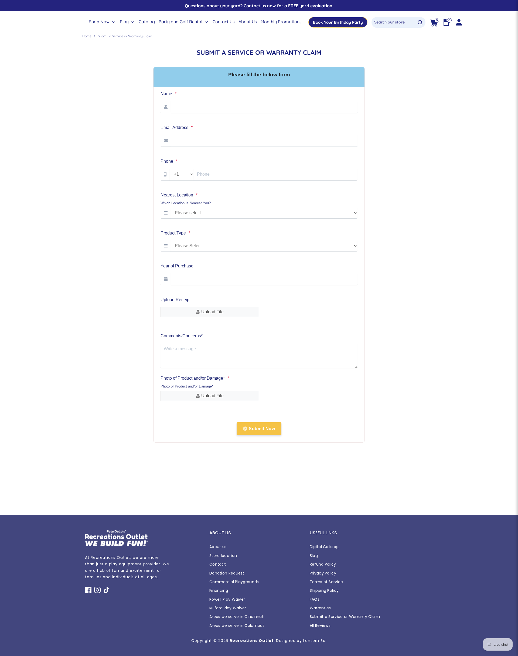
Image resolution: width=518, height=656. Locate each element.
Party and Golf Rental (181, 21)
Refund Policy (323, 564)
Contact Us (224, 21)
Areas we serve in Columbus (237, 625)
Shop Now (100, 21)
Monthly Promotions (281, 21)
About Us (247, 21)
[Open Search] (420, 22)
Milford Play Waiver (227, 608)
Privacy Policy (323, 573)
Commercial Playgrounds (234, 581)
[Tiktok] (106, 590)
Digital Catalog (324, 546)
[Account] (458, 22)
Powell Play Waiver (227, 599)
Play (125, 21)
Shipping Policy (324, 590)
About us (218, 546)
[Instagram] (97, 590)
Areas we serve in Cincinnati (236, 616)
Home (86, 36)
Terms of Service (326, 581)
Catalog (147, 21)
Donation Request (226, 573)
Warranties (320, 608)
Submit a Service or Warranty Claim (345, 616)
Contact (217, 564)
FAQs (314, 599)
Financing (218, 590)
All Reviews (320, 625)
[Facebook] (88, 590)
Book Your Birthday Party (338, 22)
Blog (314, 555)
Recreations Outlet (252, 640)
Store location (223, 555)
